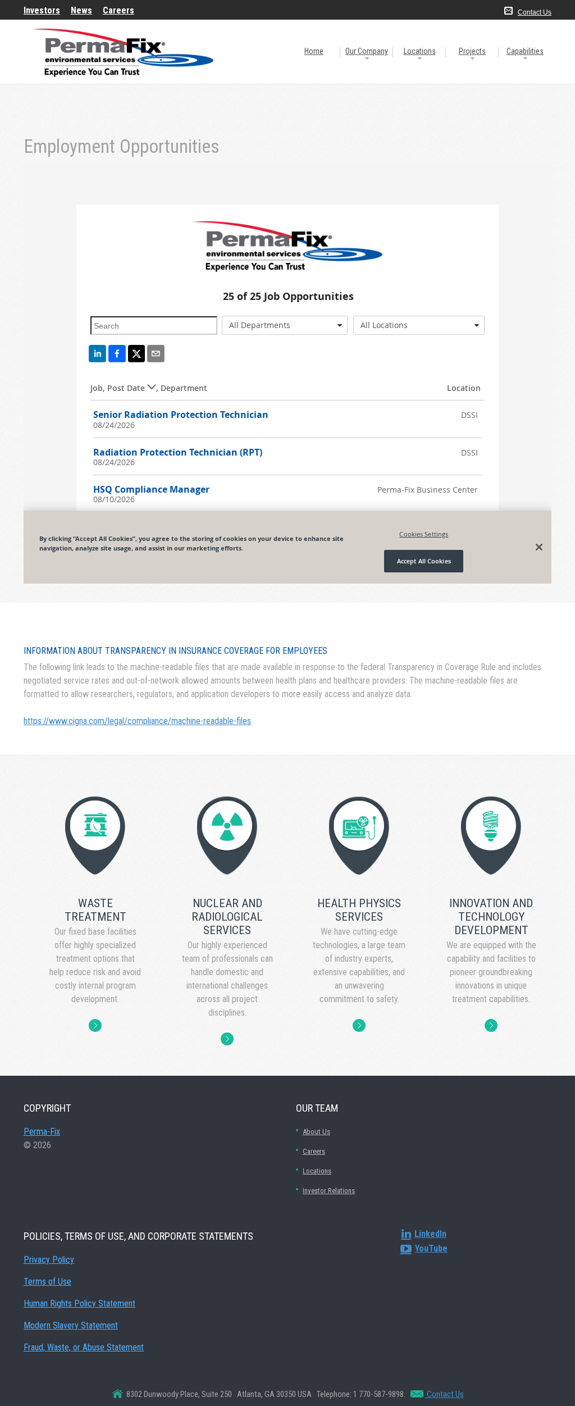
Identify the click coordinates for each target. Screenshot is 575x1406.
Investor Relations (329, 1190)
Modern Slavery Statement (71, 1325)
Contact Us (534, 12)
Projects (472, 51)
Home (313, 51)
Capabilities (525, 51)
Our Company (366, 51)
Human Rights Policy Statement (79, 1303)
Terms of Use (47, 1281)
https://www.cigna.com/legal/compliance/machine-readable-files (137, 721)
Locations (420, 51)
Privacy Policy (49, 1259)
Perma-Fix (42, 1131)
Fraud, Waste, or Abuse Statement (84, 1347)
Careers (314, 1151)
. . (95, 1025)
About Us (316, 1131)
